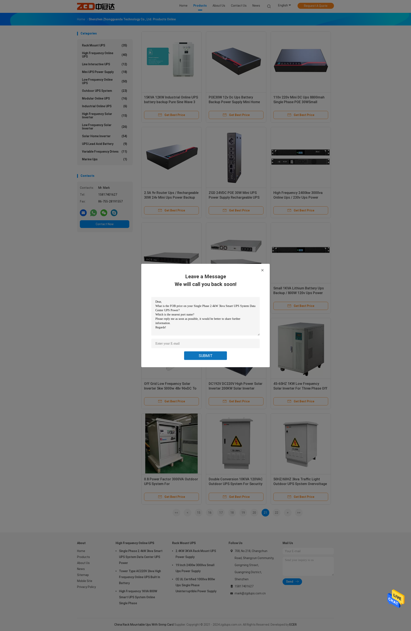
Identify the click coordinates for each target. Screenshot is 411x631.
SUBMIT (206, 355)
